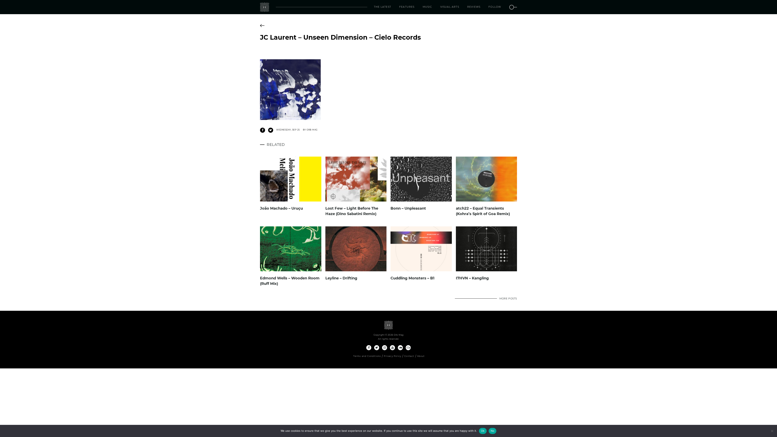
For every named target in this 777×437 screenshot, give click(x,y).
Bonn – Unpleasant (408, 208)
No (493, 430)
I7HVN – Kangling (472, 278)
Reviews (473, 6)
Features (407, 6)
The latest (382, 6)
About (421, 356)
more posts (508, 298)
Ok (483, 430)
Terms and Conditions (367, 356)
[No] (772, 431)
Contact (409, 356)
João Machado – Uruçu (281, 208)
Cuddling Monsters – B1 (412, 278)
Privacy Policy (392, 356)
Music (427, 6)
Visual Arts (449, 6)
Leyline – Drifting (341, 278)
